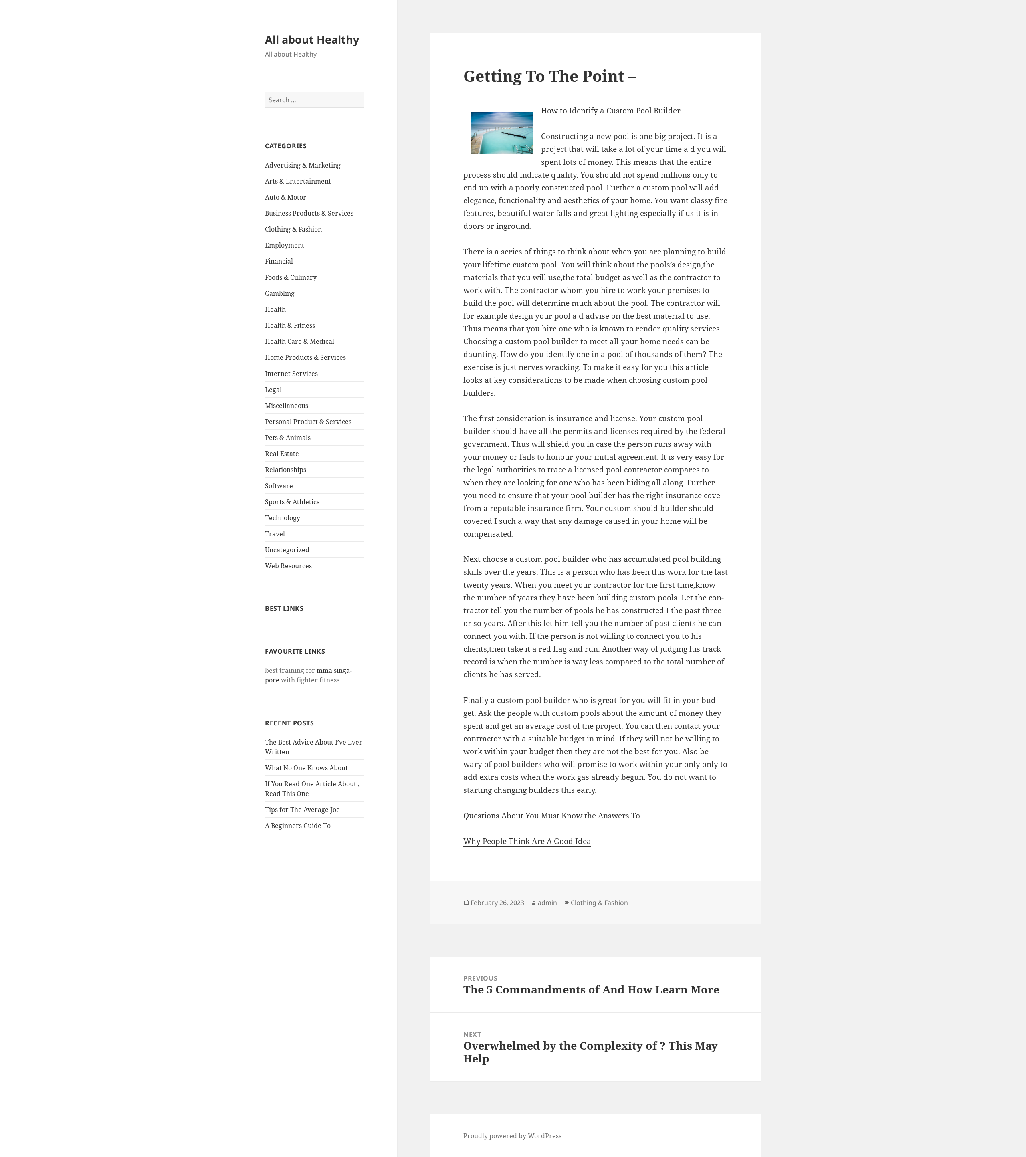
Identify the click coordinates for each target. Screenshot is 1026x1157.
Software (279, 485)
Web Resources (288, 565)
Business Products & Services (309, 213)
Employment (284, 245)
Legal (273, 389)
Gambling (280, 293)
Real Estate (282, 453)
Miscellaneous (286, 405)
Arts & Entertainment (298, 181)
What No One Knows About (306, 767)
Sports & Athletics (292, 501)
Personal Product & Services (308, 421)
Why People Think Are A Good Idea (527, 841)
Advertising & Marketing (303, 165)
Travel (275, 533)
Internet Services (291, 373)
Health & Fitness (290, 325)
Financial (279, 261)
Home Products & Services (305, 357)
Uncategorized (287, 549)
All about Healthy (312, 39)
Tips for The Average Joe (302, 809)
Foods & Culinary (291, 277)
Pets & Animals (288, 437)
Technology (282, 517)
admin (547, 902)
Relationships (285, 469)
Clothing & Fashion (293, 229)
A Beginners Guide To (298, 825)
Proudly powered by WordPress (512, 1135)
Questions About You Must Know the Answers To (551, 815)
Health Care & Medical (299, 341)
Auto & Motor (285, 197)
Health (275, 309)
